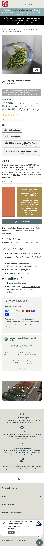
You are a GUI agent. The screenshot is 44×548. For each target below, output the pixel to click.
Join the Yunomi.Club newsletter (21, 10)
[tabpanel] (22, 270)
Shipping (16, 175)
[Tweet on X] (10, 239)
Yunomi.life (10, 540)
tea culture (30, 466)
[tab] (7, 242)
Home (4, 28)
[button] (35, 3)
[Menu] (40, 3)
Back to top (22, 479)
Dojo (27, 469)
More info (22, 368)
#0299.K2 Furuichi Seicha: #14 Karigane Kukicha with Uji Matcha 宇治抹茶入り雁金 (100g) (19, 30)
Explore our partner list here (26, 23)
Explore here (22, 395)
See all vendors (22, 438)
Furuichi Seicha (7, 99)
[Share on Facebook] (14, 239)
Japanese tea (19, 466)
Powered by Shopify (21, 540)
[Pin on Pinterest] (19, 239)
